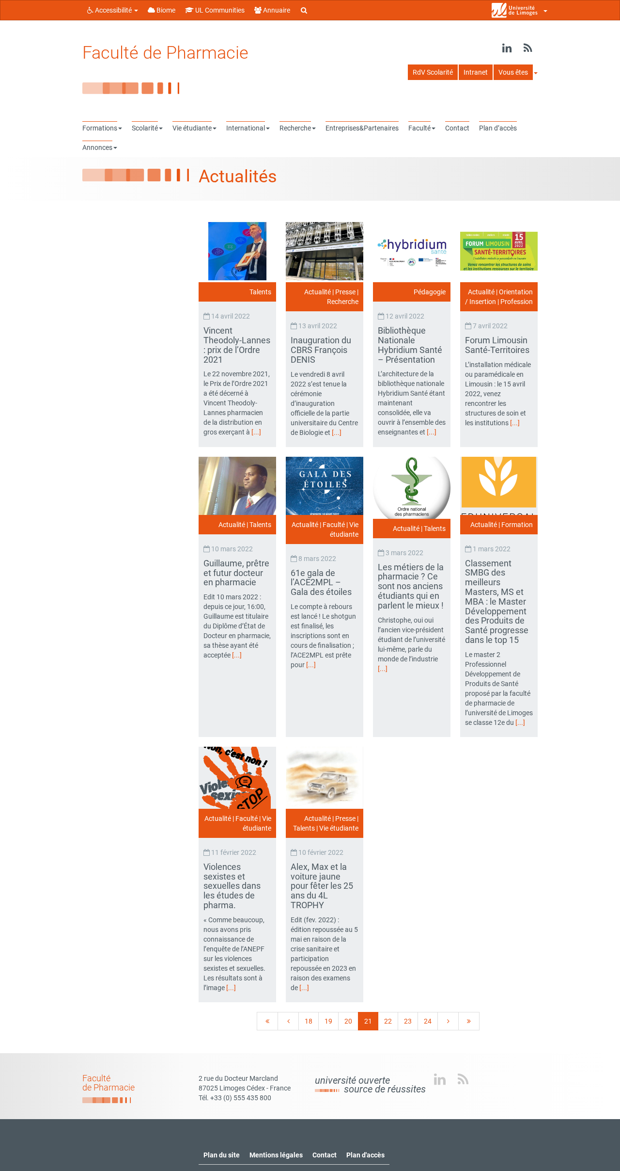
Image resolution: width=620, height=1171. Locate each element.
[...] (256, 432)
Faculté (334, 525)
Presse (345, 292)
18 (308, 1021)
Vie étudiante (338, 828)
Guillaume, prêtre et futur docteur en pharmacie (236, 573)
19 (328, 1021)
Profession (516, 301)
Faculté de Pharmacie (165, 53)
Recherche (342, 301)
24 (428, 1021)
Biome (165, 10)
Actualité (317, 292)
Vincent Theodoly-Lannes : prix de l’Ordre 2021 (236, 344)
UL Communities (219, 10)
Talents (260, 292)
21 (368, 1021)
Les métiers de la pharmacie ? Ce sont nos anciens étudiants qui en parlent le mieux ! (412, 586)
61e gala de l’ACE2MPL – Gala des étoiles (322, 582)
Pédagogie (430, 292)
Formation (517, 525)
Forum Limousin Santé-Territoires (498, 345)
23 (408, 1021)
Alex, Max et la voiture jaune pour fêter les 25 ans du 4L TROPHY (322, 886)
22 (388, 1021)
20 (348, 1021)
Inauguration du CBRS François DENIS (321, 350)
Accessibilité (113, 10)
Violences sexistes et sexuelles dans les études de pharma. (232, 886)
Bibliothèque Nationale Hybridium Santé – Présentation (410, 344)
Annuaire (276, 10)
